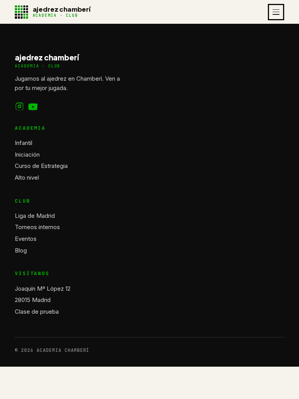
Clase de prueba (37, 311)
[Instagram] (19, 107)
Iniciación (27, 154)
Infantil (23, 143)
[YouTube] (33, 107)
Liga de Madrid (35, 215)
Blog (21, 250)
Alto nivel (27, 177)
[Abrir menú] (276, 12)
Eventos (26, 238)
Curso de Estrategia (41, 165)
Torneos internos (37, 227)
